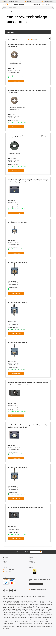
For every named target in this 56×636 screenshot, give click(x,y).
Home (7, 11)
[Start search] (52, 8)
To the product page (15, 81)
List (29, 39)
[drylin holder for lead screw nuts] (18, 230)
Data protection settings (8, 598)
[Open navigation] (3, 4)
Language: (35, 589)
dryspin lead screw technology (15, 11)
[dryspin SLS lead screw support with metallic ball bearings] (18, 515)
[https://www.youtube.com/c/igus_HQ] (12, 590)
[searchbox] (27, 8)
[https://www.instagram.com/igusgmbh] (7, 590)
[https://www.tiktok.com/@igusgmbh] (15, 590)
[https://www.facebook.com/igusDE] (4, 590)
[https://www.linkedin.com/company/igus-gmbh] (10, 590)
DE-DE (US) (51, 4)
